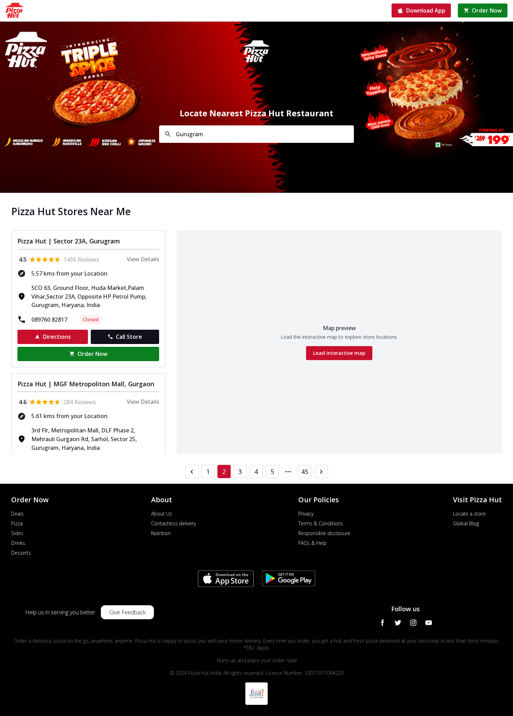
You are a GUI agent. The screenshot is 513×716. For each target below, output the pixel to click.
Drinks (18, 543)
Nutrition (161, 533)
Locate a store (469, 513)
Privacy (305, 513)
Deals (17, 513)
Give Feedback (127, 612)
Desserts (21, 552)
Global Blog (466, 523)
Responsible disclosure (324, 533)
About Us (161, 513)
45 (304, 471)
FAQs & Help (312, 543)
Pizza (17, 523)
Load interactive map (339, 353)
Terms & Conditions (320, 523)
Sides (17, 533)
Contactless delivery (173, 523)
